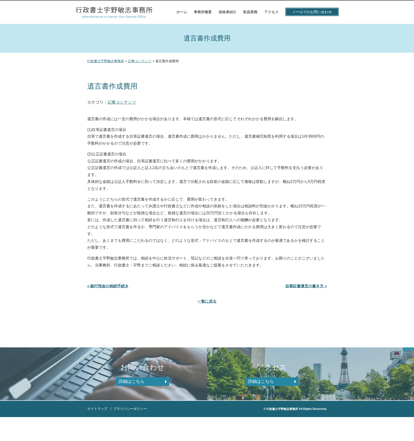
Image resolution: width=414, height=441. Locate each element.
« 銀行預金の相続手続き (108, 286)
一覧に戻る (207, 301)
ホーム (181, 12)
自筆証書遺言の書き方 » (306, 286)
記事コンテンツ (122, 102)
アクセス (271, 12)
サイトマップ (97, 409)
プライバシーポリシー (130, 409)
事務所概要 (203, 12)
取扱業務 (250, 12)
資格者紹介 (227, 12)
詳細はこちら (131, 381)
